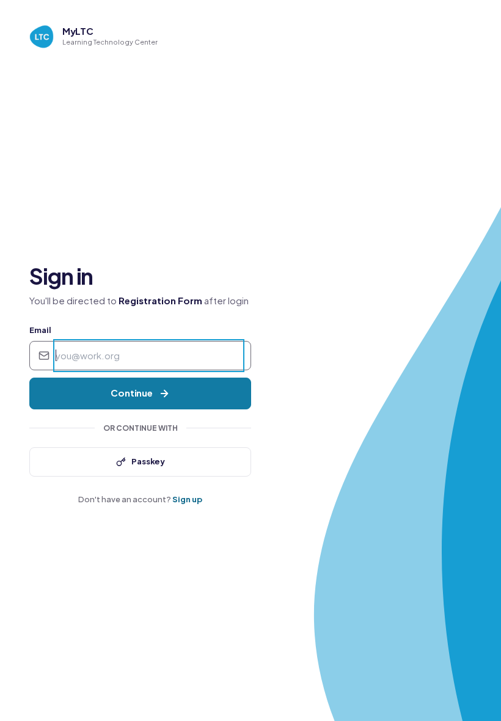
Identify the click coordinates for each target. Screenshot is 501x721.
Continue (132, 392)
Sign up (187, 499)
